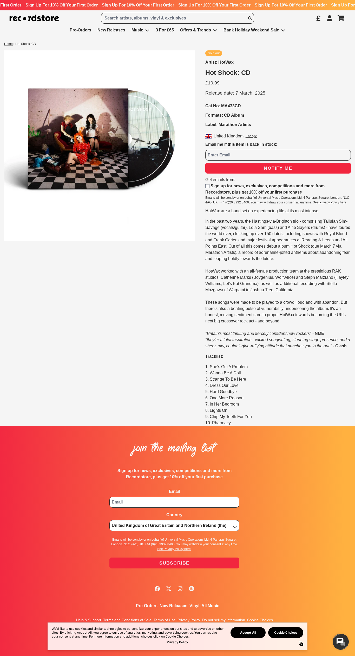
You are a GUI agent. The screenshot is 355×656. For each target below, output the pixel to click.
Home (8, 44)
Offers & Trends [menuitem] (195, 30)
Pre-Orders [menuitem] (80, 30)
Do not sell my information (223, 620)
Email (174, 491)
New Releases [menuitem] (111, 30)
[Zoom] (99, 145)
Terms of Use (164, 620)
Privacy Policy (189, 620)
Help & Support (88, 620)
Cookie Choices (260, 620)
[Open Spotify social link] (191, 588)
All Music (210, 606)
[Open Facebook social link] (157, 588)
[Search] (250, 18)
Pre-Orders (146, 606)
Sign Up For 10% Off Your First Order (61, 5)
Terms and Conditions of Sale (127, 620)
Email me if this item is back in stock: (241, 144)
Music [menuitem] (137, 30)
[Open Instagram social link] (180, 588)
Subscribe (174, 563)
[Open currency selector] (318, 18)
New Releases (173, 606)
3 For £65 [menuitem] (165, 30)
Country (174, 515)
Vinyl (194, 606)
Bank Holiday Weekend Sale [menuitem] (251, 30)
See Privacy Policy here (329, 202)
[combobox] (177, 18)
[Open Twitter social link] (168, 588)
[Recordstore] (34, 18)
